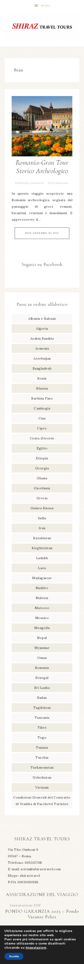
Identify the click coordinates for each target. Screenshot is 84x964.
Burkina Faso (42, 398)
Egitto (42, 448)
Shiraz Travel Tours (42, 26)
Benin (42, 378)
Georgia (42, 468)
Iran (42, 528)
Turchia (42, 757)
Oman (42, 658)
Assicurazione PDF (25, 905)
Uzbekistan (42, 777)
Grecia (42, 498)
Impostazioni (36, 948)
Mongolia (42, 628)
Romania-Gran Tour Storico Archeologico (42, 166)
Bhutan (42, 388)
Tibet (42, 727)
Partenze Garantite (29, 183)
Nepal (42, 638)
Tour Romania (58, 183)
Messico (42, 618)
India (42, 518)
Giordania (42, 488)
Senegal (42, 678)
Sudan (42, 698)
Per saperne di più (42, 233)
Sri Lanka (42, 688)
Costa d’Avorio (42, 438)
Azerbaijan (42, 358)
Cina (42, 418)
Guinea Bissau (42, 508)
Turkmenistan (42, 767)
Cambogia (42, 408)
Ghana (42, 478)
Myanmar (42, 648)
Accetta (14, 956)
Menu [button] (45, 5)
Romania (42, 668)
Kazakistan (42, 538)
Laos (42, 568)
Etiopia (42, 458)
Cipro (42, 428)
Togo (42, 737)
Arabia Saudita (42, 338)
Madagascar (42, 578)
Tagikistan (42, 708)
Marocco (42, 608)
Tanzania (42, 718)
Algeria (42, 328)
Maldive (42, 588)
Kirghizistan (42, 548)
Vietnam (42, 787)
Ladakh (42, 558)
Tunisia (42, 747)
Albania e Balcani (42, 318)
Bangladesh (42, 368)
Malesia (42, 598)
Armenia (42, 348)
